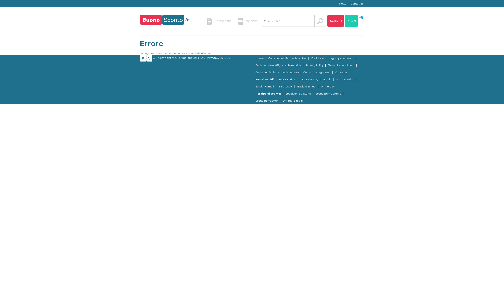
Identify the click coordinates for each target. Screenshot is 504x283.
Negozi (251, 21)
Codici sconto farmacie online (287, 58)
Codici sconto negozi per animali (332, 58)
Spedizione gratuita (298, 93)
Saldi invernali (265, 86)
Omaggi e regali (293, 100)
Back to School (306, 86)
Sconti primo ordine (328, 93)
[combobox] (288, 21)
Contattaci (357, 3)
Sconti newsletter (267, 100)
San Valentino (345, 79)
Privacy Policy (314, 65)
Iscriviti (335, 21)
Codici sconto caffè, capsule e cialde (278, 65)
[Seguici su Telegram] (361, 19)
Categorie (222, 21)
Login (351, 21)
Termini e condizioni (341, 65)
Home (260, 58)
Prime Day (327, 86)
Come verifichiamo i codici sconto (277, 72)
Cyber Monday (309, 79)
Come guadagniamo (316, 72)
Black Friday (287, 79)
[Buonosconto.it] (164, 20)
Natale (327, 79)
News (342, 3)
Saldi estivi (286, 86)
